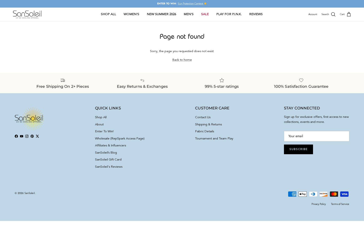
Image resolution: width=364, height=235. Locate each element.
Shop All (101, 117)
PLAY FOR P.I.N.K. (229, 14)
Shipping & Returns (208, 124)
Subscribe (298, 149)
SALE (205, 14)
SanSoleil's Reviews (108, 167)
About (99, 124)
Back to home (182, 60)
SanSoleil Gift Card (108, 159)
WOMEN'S (131, 14)
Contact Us (202, 117)
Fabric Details (204, 131)
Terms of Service (340, 204)
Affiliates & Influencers (110, 145)
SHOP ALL (108, 14)
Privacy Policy (319, 204)
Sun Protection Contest (191, 4)
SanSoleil (29, 193)
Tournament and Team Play (214, 138)
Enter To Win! (104, 131)
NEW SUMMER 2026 (161, 14)
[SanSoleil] (27, 14)
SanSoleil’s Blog (106, 152)
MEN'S (189, 14)
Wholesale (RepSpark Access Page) (120, 138)
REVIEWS (256, 14)
